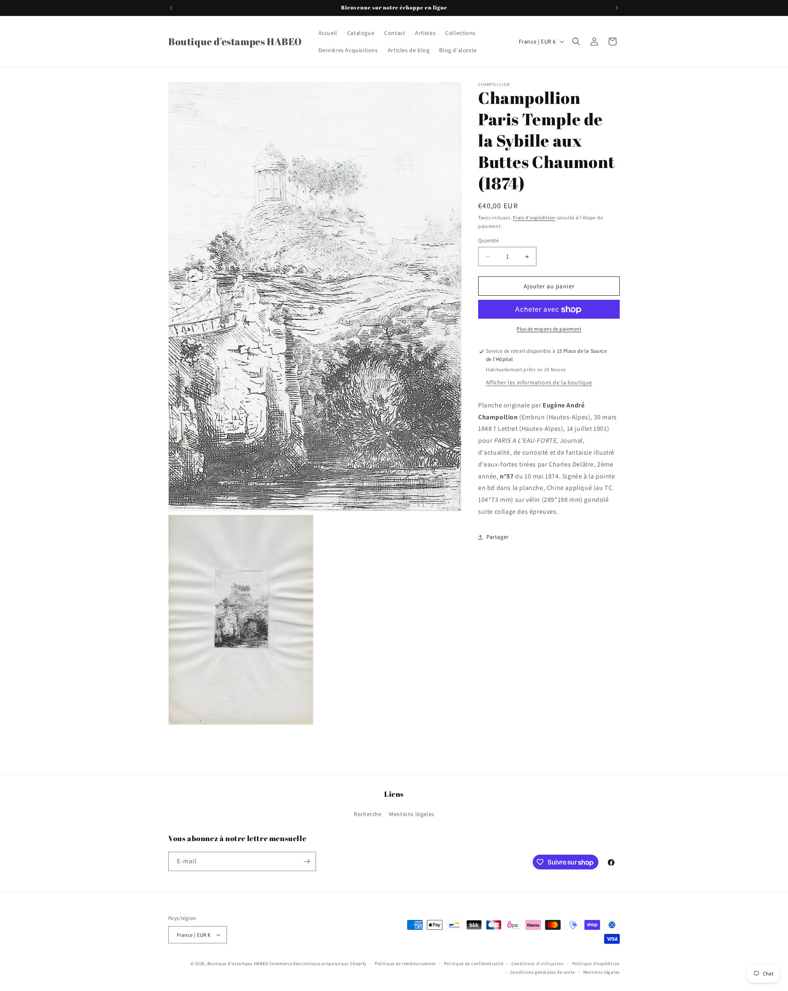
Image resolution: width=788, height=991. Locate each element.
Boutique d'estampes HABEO (238, 963)
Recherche (367, 814)
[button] (576, 41)
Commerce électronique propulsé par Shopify (318, 963)
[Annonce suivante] (617, 8)
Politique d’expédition (596, 963)
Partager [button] (497, 536)
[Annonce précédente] (171, 8)
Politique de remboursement (405, 963)
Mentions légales (411, 814)
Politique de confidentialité (474, 963)
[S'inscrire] (307, 861)
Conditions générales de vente (542, 972)
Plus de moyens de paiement (549, 329)
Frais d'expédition (534, 217)
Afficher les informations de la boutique (539, 382)
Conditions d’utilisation (537, 963)
